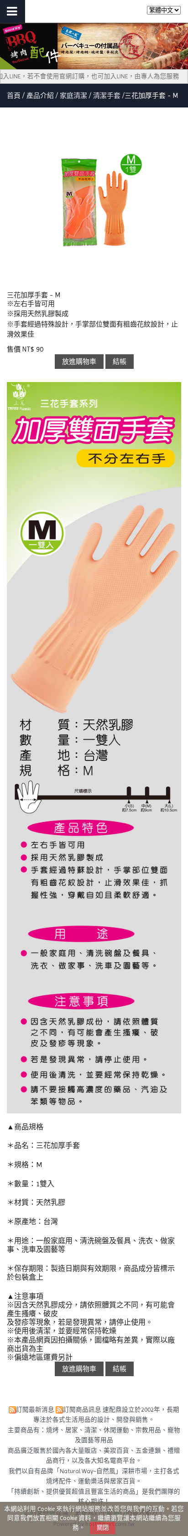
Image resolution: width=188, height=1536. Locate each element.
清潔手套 (106, 96)
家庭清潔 (73, 96)
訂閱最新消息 (35, 1409)
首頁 (14, 96)
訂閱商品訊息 (82, 1409)
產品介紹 (41, 96)
